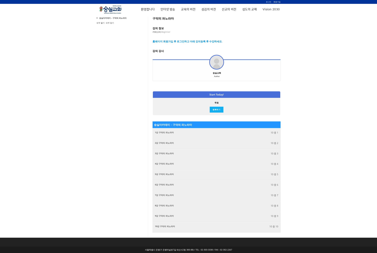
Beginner (165, 32)
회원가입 (277, 2)
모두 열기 (100, 23)
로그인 (268, 2)
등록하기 (216, 109)
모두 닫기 (110, 23)
